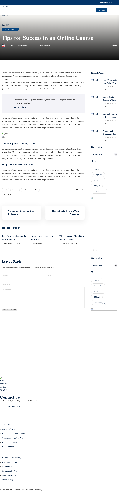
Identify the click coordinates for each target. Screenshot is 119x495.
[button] (116, 10)
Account (101, 10)
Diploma (26, 190)
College (15, 190)
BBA (5, 190)
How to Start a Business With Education (108, 99)
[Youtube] (9, 415)
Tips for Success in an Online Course (110, 115)
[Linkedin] (82, 196)
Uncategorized (10, 29)
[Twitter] (80, 196)
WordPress (7, 194)
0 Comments (44, 46)
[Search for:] (104, 250)
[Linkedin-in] (15, 415)
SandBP (9, 46)
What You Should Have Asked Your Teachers (110, 82)
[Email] (84, 196)
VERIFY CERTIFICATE (107, 3)
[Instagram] (22, 415)
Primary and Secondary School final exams (110, 133)
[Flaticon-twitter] (3, 415)
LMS (35, 190)
